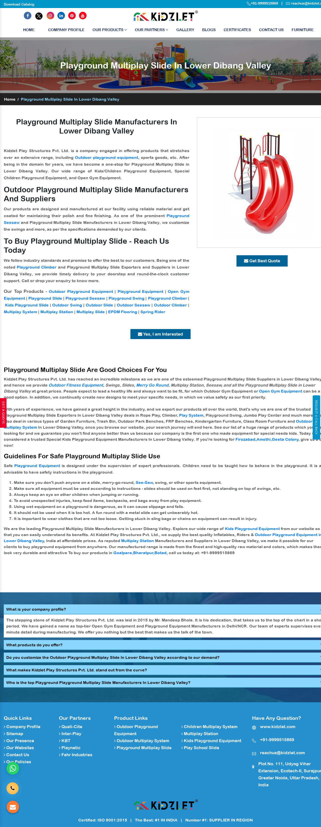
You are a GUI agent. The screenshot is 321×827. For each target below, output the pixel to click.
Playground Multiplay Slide (144, 747)
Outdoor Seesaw (133, 305)
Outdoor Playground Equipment (81, 291)
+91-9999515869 (264, 3)
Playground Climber (36, 267)
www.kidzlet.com (277, 726)
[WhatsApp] (13, 768)
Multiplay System (20, 311)
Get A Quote (3, 412)
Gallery (185, 30)
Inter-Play (70, 733)
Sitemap (14, 733)
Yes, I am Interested (162, 334)
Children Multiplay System (210, 726)
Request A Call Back (316, 417)
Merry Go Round (152, 385)
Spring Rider (152, 311)
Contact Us (271, 30)
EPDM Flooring (122, 311)
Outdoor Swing (67, 305)
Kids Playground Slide (27, 305)
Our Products (108, 30)
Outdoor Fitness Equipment (76, 385)
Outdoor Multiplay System (142, 740)
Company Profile (66, 30)
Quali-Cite (71, 726)
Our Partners (150, 30)
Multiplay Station (56, 311)
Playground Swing (126, 298)
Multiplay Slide (90, 311)
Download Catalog (19, 4)
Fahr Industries (76, 754)
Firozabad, (246, 439)
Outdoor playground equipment (106, 157)
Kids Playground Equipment (252, 528)
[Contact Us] (13, 788)
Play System (191, 415)
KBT (65, 740)
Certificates (237, 30)
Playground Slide (45, 298)
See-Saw (144, 482)
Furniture (303, 30)
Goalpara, (123, 552)
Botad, (161, 552)
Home (29, 30)
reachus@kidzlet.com (282, 752)
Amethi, (264, 439)
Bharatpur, (143, 552)
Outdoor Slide (99, 305)
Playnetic (70, 747)
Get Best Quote (264, 260)
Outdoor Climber (170, 305)
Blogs (209, 30)
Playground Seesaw (85, 298)
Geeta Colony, (286, 439)
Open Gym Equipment (280, 391)
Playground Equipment (141, 291)
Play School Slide (201, 747)
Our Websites (19, 747)
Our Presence (19, 740)
